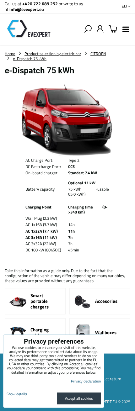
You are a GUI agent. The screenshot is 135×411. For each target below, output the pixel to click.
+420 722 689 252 (40, 3)
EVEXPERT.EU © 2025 (111, 401)
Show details (17, 394)
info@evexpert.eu (26, 9)
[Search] (88, 29)
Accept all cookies (79, 398)
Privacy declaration (86, 381)
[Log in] (100, 29)
